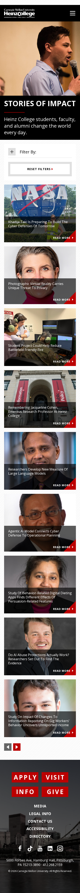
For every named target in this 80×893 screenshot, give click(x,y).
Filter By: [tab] (28, 152)
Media (40, 806)
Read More (61, 238)
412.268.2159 (52, 864)
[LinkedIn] (50, 848)
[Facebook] (20, 848)
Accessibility (40, 829)
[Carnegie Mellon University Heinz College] (19, 14)
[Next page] (17, 747)
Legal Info (40, 814)
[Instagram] (60, 848)
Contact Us (40, 821)
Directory (40, 836)
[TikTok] (30, 848)
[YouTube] (40, 848)
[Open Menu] (72, 13)
